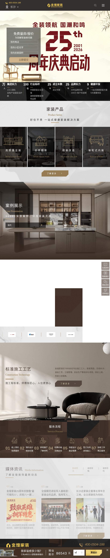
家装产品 (55, 109)
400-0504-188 (15, 3)
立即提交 (23, 60)
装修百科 (105, 469)
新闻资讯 (75, 469)
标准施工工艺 (18, 369)
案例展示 (14, 205)
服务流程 (55, 426)
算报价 (94, 552)
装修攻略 (90, 469)
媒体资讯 (14, 469)
